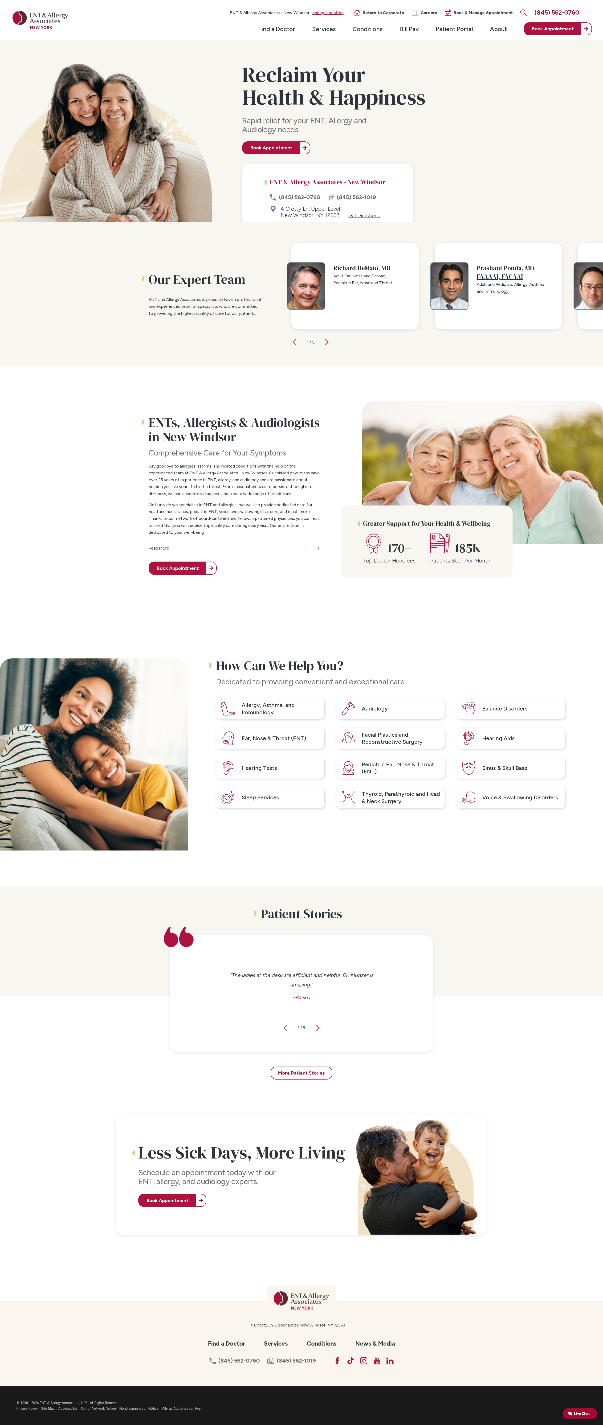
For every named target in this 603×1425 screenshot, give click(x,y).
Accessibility (67, 1408)
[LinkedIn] (390, 1360)
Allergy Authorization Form (183, 1408)
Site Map (48, 1408)
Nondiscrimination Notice (139, 1408)
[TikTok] (350, 1360)
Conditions (368, 29)
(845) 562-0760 (299, 197)
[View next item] (327, 342)
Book (553, 29)
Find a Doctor (276, 29)
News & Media (375, 1343)
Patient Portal (454, 29)
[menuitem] (276, 28)
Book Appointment (271, 148)
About (498, 29)
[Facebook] (337, 1360)
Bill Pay (409, 29)
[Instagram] (363, 1360)
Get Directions (364, 215)
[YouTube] (377, 1360)
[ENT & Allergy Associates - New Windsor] (40, 20)
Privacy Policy (27, 1408)
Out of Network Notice (98, 1408)
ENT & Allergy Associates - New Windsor (270, 12)
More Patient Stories (301, 1073)
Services (324, 29)
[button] (234, 546)
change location (328, 12)
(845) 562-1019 (356, 197)
